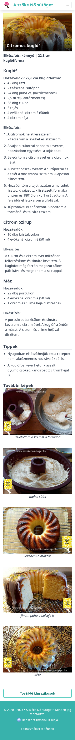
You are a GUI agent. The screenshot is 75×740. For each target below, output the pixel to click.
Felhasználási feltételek (37, 729)
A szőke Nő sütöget (39, 710)
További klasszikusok (37, 693)
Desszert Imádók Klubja (40, 720)
